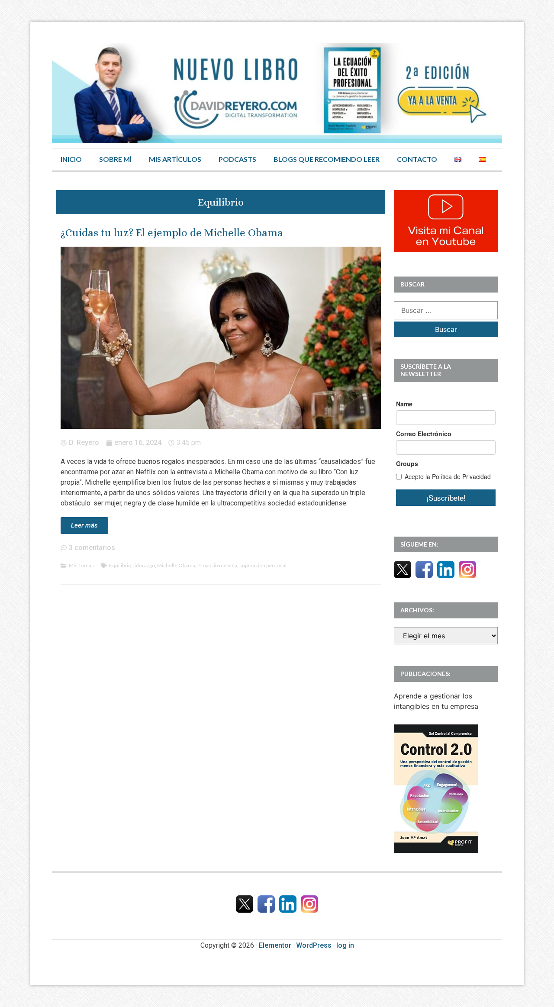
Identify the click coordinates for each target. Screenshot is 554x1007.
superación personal (263, 565)
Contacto (417, 159)
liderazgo (144, 565)
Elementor (275, 945)
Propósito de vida (217, 565)
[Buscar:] (446, 310)
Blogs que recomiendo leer (327, 159)
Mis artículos (175, 159)
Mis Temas (81, 565)
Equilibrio (120, 565)
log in (345, 945)
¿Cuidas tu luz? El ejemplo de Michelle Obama (172, 232)
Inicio (71, 159)
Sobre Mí (115, 159)
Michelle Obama (176, 565)
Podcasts (237, 159)
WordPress (314, 945)
